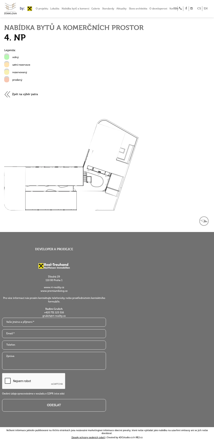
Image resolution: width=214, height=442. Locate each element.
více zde (59, 393)
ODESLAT (54, 405)
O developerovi (158, 8)
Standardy (108, 8)
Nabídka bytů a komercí (75, 8)
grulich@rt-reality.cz (54, 315)
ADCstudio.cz (126, 437)
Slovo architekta (138, 8)
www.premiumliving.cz (54, 290)
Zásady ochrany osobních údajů (88, 437)
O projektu (42, 8)
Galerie (95, 8)
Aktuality (121, 8)
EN (206, 8)
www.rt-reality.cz (54, 287)
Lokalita (54, 8)
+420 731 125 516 (54, 312)
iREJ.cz (139, 437)
